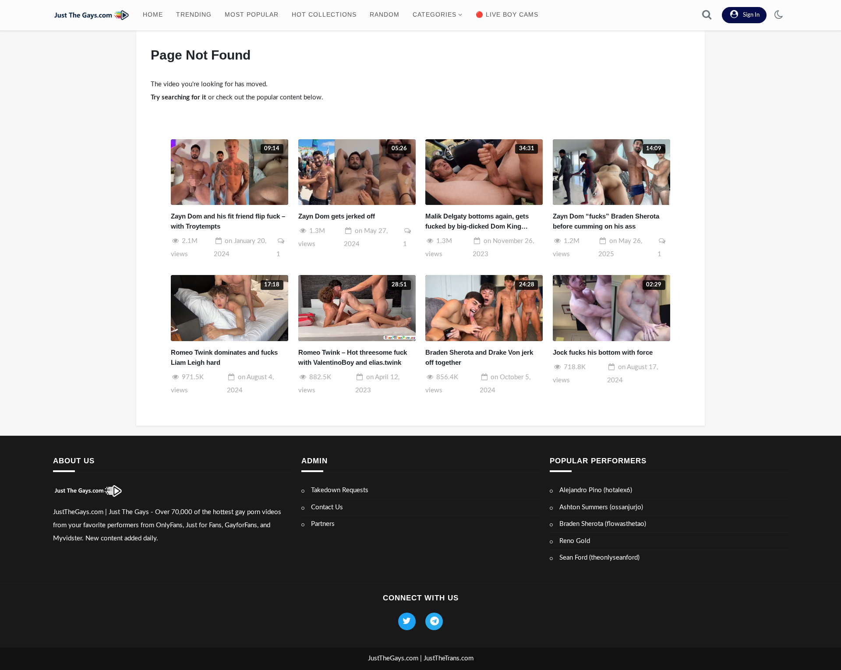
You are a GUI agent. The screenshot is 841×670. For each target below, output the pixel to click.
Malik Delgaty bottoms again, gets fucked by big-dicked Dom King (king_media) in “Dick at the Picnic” (479, 221)
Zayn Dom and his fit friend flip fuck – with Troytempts (228, 221)
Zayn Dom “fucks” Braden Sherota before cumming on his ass (606, 221)
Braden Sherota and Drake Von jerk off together (479, 357)
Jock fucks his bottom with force (603, 352)
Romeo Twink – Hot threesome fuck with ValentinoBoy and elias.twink (352, 357)
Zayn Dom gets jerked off (336, 216)
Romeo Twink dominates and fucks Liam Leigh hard (224, 357)
